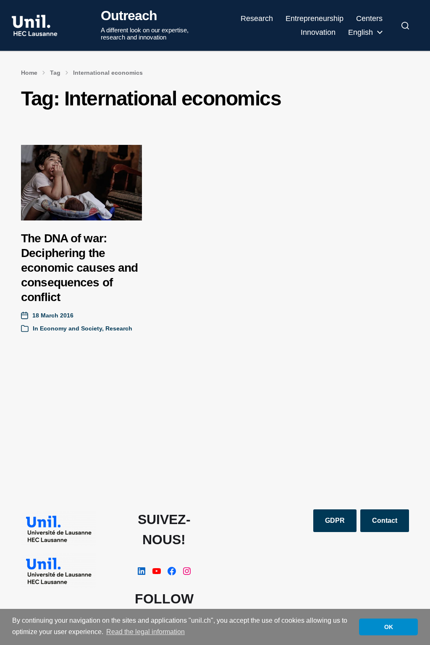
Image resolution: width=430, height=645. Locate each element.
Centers (369, 18)
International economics (108, 73)
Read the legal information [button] (145, 631)
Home (29, 73)
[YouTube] (157, 571)
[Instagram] (187, 571)
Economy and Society (71, 328)
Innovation (318, 32)
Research (257, 18)
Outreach (129, 15)
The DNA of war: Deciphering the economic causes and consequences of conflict (79, 268)
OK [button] (388, 627)
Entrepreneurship (314, 18)
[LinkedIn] (141, 571)
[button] (405, 26)
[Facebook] (172, 571)
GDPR (335, 520)
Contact (384, 520)
